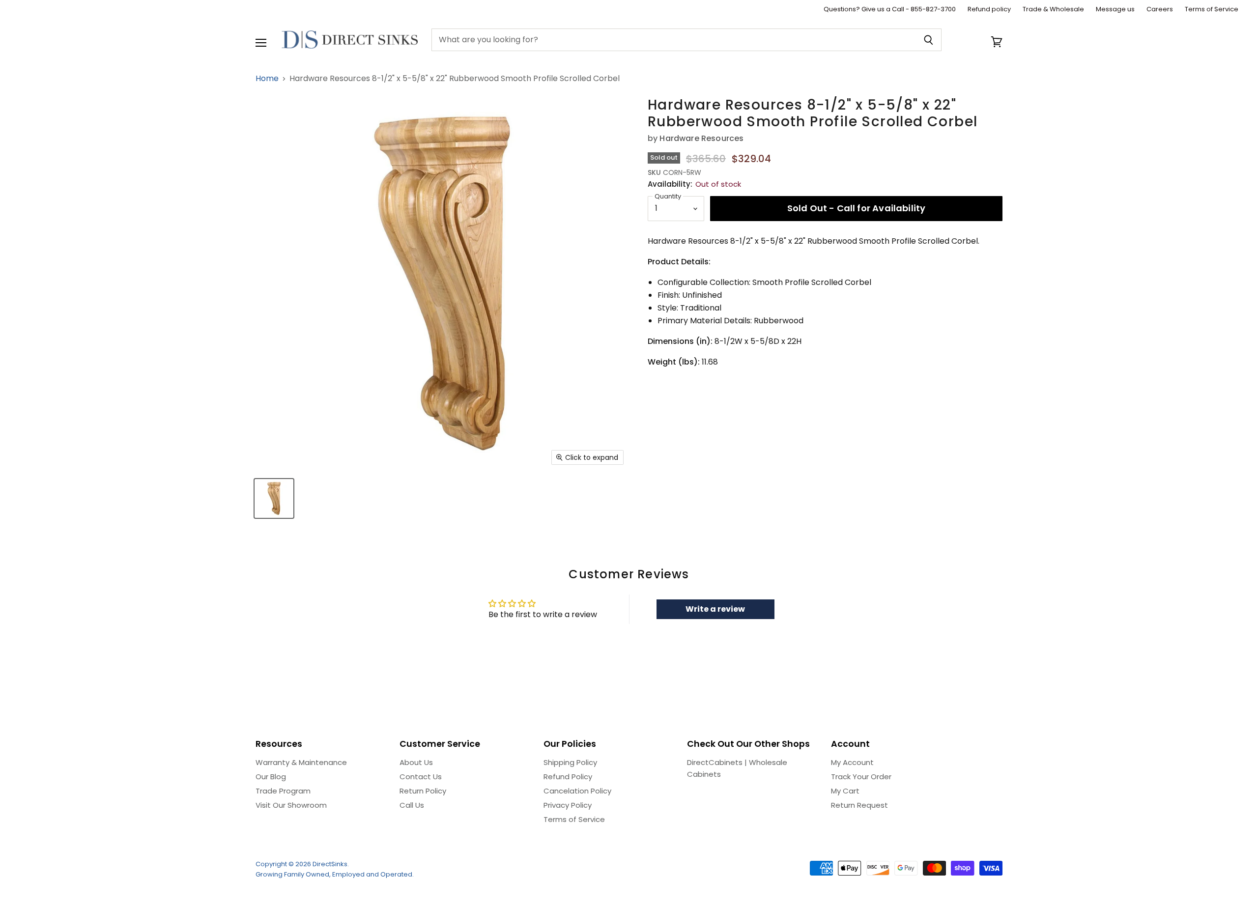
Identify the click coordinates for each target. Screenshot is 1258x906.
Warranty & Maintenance (301, 762)
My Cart (845, 791)
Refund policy (989, 9)
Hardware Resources (701, 138)
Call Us (412, 805)
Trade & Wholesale (1053, 9)
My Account (852, 762)
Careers (1159, 9)
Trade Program (283, 791)
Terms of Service (1211, 9)
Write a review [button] (715, 609)
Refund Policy (567, 776)
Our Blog (271, 776)
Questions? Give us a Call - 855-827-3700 (890, 9)
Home (267, 78)
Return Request (859, 805)
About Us (416, 762)
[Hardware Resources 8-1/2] (274, 498)
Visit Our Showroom (291, 805)
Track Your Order (861, 776)
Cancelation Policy (577, 791)
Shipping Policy (570, 762)
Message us (1115, 9)
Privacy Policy (567, 805)
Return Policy (423, 791)
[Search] (928, 39)
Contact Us (421, 776)
